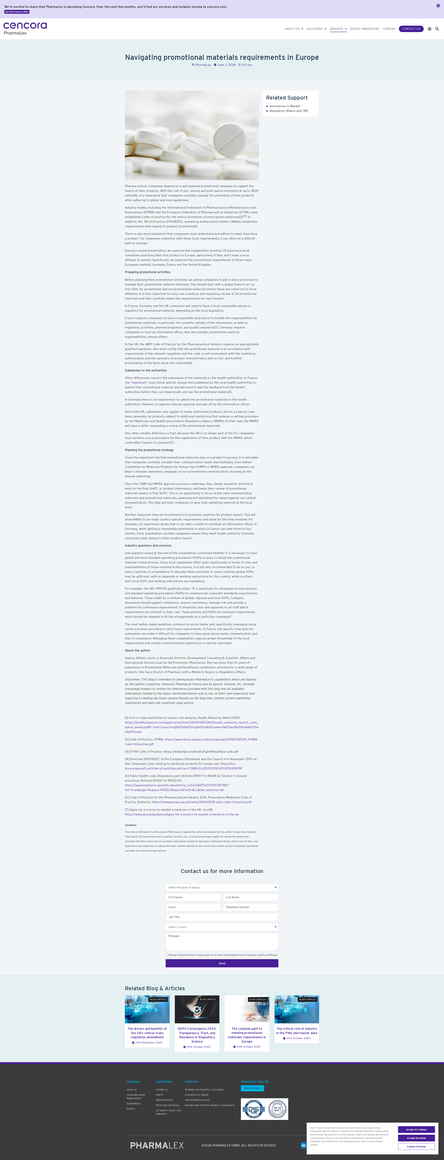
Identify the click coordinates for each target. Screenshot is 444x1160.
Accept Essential (416, 1138)
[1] (136, 195)
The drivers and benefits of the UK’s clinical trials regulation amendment (147, 1033)
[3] (244, 216)
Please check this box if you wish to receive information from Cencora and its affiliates (223, 955)
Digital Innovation (364, 29)
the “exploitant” (136, 382)
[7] (172, 442)
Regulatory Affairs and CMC (289, 111)
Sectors (131, 1108)
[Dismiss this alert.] (438, 5)
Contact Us (411, 29)
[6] (190, 363)
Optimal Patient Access (197, 1100)
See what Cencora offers (17, 12)
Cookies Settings (416, 1146)
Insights (336, 29)
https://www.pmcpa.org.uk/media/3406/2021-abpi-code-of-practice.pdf (201, 802)
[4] (195, 226)
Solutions (315, 29)
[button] (437, 28)
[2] (241, 217)
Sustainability (134, 1103)
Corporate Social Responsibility (136, 1096)
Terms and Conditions (167, 1105)
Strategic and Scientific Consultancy (204, 1089)
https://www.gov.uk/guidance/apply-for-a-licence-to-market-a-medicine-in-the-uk (182, 814)
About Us (292, 29)
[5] (216, 327)
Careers (388, 29)
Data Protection (164, 1100)
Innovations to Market (285, 106)
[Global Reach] (429, 29)
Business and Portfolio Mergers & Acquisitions (210, 1105)
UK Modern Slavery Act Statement (168, 1112)
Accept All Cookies (416, 1129)
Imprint (160, 1094)
